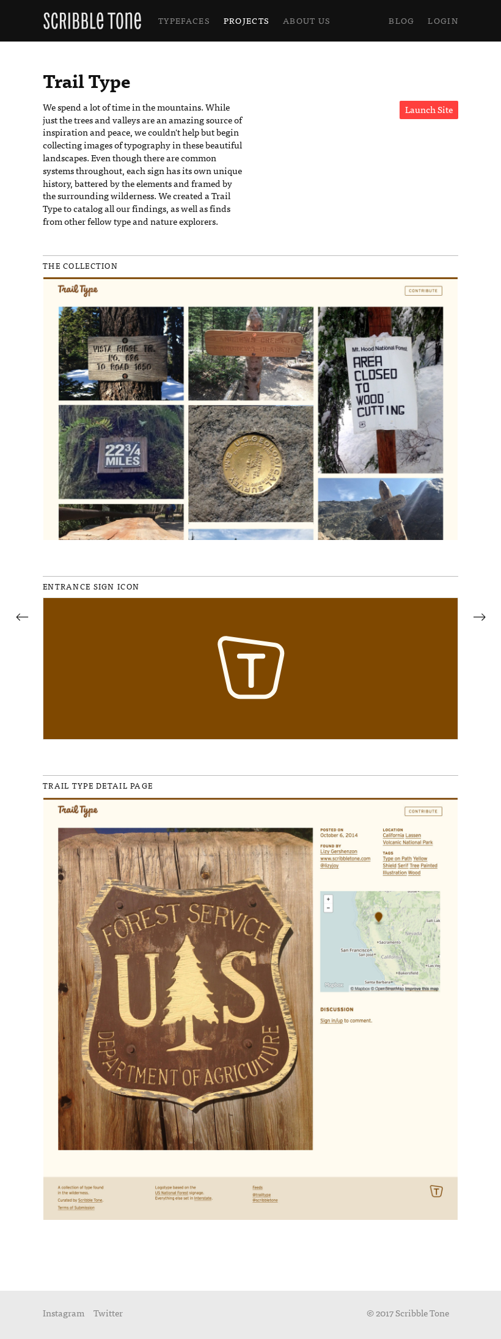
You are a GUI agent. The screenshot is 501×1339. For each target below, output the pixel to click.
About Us (307, 20)
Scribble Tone (92, 21)
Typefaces (184, 20)
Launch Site (429, 109)
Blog (401, 20)
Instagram (63, 1312)
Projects (247, 20)
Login (443, 20)
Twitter (108, 1312)
